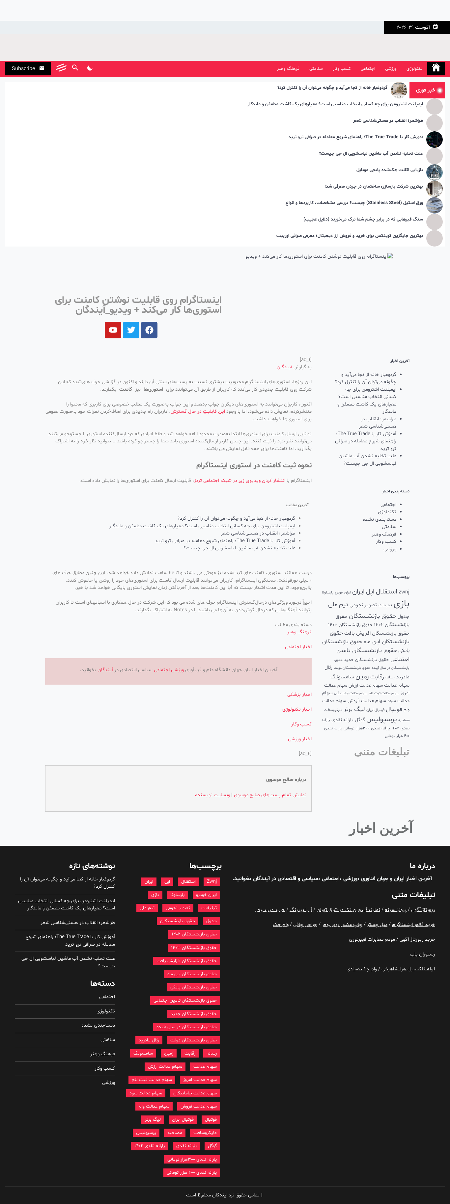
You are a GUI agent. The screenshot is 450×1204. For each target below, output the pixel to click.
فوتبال (394, 709)
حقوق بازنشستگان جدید (366, 660)
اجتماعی (368, 68)
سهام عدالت (396, 685)
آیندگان (284, 367)
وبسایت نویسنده (212, 795)
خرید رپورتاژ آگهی (417, 939)
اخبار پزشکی (299, 694)
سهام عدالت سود (145, 1093)
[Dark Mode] (89, 68)
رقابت (377, 677)
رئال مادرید (149, 1040)
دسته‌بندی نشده (379, 519)
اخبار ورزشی (300, 739)
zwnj (404, 592)
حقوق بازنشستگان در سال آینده (186, 1027)
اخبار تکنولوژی (297, 709)
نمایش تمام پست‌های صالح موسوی (270, 795)
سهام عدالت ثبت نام (384, 693)
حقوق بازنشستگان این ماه (192, 974)
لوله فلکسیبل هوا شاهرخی (408, 969)
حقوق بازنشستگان (372, 616)
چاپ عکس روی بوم (342, 924)
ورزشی (391, 68)
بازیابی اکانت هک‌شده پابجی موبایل (389, 170)
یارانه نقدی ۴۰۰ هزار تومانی (192, 1172)
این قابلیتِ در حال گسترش (198, 411)
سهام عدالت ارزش (366, 685)
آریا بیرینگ (301, 909)
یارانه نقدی (342, 720)
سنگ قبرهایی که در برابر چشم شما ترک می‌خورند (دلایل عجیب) (363, 219)
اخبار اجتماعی (298, 646)
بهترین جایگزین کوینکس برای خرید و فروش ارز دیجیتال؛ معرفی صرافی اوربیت (349, 236)
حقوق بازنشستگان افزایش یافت (376, 633)
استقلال (386, 591)
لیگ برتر (354, 709)
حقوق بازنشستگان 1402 (194, 934)
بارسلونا (327, 592)
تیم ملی (338, 604)
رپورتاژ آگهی (423, 909)
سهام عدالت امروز (200, 1080)
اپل (370, 591)
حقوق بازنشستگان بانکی (193, 987)
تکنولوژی (414, 68)
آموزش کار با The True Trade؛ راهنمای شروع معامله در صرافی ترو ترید (356, 137)
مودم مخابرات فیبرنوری (372, 939)
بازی (401, 604)
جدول (403, 616)
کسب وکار (342, 68)
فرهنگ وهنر (288, 68)
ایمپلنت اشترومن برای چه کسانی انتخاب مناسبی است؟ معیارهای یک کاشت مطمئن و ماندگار (335, 104)
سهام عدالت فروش (367, 700)
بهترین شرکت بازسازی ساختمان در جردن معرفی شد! (373, 187)
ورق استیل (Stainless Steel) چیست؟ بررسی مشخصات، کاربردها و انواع (354, 203)
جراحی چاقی (305, 924)
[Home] (436, 68)
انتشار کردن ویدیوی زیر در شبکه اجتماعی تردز (239, 480)
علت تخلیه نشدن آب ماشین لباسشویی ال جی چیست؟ (371, 154)
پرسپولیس (381, 719)
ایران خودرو (343, 592)
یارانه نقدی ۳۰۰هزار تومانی (367, 728)
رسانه (390, 677)
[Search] (75, 68)
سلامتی (316, 68)
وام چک (281, 924)
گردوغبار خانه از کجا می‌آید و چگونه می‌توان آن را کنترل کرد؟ (332, 88)
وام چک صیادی (362, 969)
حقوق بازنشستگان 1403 (350, 625)
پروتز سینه (396, 909)
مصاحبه (403, 720)
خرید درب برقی (270, 909)
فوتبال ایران (375, 710)
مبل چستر (377, 924)
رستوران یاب (422, 954)
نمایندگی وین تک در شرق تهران (348, 909)
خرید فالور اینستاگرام (413, 924)
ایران (358, 591)
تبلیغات (385, 605)
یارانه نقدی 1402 (149, 1146)
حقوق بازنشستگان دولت (352, 668)
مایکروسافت (333, 710)
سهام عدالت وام (154, 1106)
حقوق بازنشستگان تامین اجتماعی (185, 1000)
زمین (362, 676)
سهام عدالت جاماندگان (350, 693)
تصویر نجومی (363, 605)
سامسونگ (342, 677)
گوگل (360, 720)
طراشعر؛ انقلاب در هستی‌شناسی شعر (388, 121)
